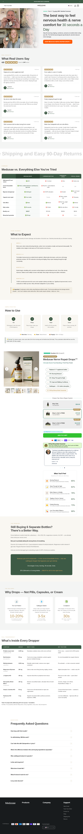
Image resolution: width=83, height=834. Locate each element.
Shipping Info (66, 816)
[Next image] (36, 369)
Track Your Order (67, 808)
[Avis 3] (64, 468)
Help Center (66, 806)
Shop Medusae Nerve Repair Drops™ (58, 41)
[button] (78, 6)
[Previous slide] (3, 1)
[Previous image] (7, 369)
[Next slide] (79, 1)
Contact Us (66, 811)
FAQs (64, 814)
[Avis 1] (60, 468)
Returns (65, 819)
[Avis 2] (62, 468)
